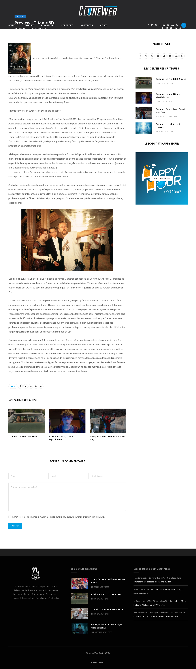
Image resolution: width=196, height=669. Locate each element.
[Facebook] (162, 28)
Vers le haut (99, 662)
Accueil (12, 25)
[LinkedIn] (176, 28)
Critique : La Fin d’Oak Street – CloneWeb (151, 601)
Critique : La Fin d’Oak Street (23, 436)
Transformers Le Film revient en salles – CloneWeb (155, 577)
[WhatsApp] (180, 28)
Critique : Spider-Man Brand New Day (107, 438)
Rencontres (48, 25)
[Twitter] (167, 28)
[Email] (171, 28)
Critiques (29, 25)
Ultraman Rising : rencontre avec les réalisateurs (157, 616)
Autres (103, 25)
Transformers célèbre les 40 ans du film (152, 581)
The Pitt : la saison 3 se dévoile (107, 609)
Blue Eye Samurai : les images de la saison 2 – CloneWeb (157, 612)
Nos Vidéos (87, 25)
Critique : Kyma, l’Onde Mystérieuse (61, 438)
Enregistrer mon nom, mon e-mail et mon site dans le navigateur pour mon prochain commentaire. (58, 516)
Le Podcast (67, 25)
